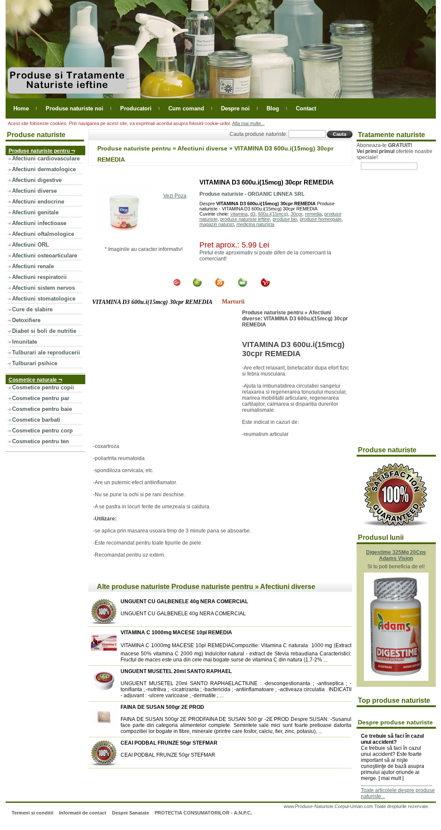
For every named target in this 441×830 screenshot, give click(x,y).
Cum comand (186, 108)
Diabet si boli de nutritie (44, 331)
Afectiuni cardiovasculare (46, 158)
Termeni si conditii (32, 812)
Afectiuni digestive (37, 180)
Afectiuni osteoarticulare (44, 255)
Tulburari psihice (34, 363)
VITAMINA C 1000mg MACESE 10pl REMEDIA (176, 633)
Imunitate (24, 341)
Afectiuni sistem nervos (43, 288)
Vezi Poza (174, 196)
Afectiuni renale (33, 266)
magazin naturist (216, 224)
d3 (252, 213)
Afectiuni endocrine (38, 201)
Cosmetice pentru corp (42, 430)
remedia (313, 213)
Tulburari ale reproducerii (46, 352)
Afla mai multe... (248, 123)
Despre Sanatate (130, 812)
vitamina (239, 213)
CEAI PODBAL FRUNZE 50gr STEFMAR (169, 743)
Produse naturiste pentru (42, 150)
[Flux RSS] (219, 286)
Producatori (136, 108)
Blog (273, 108)
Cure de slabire (32, 309)
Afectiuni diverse (34, 191)
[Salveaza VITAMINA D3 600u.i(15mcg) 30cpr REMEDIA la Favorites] (197, 286)
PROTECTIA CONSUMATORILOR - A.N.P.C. (203, 812)
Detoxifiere (26, 320)
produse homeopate (321, 219)
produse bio (285, 219)
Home (21, 108)
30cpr (296, 213)
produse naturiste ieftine (245, 219)
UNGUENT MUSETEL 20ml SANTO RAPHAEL (176, 671)
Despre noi (235, 108)
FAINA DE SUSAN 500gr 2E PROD (162, 707)
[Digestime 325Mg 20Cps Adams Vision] (396, 679)
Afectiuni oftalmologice (43, 234)
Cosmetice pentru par (40, 398)
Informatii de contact (82, 812)
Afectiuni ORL (30, 244)
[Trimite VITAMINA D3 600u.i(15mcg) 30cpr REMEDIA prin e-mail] (242, 286)
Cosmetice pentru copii (43, 387)
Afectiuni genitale (35, 212)
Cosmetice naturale (35, 379)
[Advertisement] (165, 374)
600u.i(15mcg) (273, 213)
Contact (306, 108)
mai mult (391, 778)
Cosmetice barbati (36, 420)
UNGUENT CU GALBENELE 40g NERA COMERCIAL (184, 601)
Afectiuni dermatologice (44, 169)
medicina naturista (255, 224)
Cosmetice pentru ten (40, 441)
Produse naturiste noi (74, 108)
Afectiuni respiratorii (39, 277)
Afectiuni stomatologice (43, 298)
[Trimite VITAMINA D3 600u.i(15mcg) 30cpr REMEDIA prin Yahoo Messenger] (265, 286)
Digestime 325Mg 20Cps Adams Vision (396, 555)
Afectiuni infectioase (39, 223)
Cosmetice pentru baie (42, 409)
